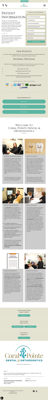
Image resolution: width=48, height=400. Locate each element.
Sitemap (15, 392)
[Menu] (44, 5)
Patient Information (24, 111)
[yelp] (36, 391)
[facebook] (34, 391)
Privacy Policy (11, 392)
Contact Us (24, 337)
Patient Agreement (24, 106)
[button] (3, 5)
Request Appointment (18, 326)
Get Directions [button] (24, 315)
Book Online (30, 326)
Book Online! (24, 1)
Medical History (24, 101)
